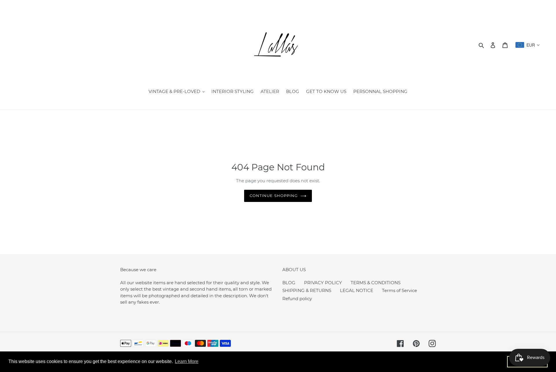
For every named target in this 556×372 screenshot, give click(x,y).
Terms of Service (399, 290)
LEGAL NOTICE (356, 290)
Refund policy (297, 298)
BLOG (288, 282)
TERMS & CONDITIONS (375, 282)
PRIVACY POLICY (323, 282)
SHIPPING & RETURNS (306, 290)
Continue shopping (274, 195)
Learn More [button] (186, 361)
